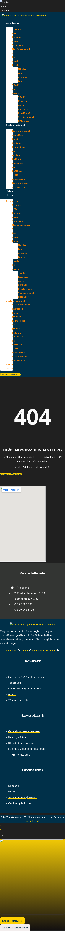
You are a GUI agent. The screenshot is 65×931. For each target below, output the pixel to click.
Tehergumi (18, 45)
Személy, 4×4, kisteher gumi (17, 35)
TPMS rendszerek (18, 177)
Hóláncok (23, 121)
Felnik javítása (16, 141)
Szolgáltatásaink (16, 125)
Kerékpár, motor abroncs (23, 105)
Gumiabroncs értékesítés (20, 185)
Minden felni (22, 71)
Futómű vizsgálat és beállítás (17, 165)
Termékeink (12, 23)
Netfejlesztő (32, 821)
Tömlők (22, 97)
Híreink (10, 195)
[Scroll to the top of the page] (4, 821)
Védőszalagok (26, 117)
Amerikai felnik (23, 79)
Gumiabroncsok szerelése (21, 133)
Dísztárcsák (25, 113)
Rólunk (10, 191)
